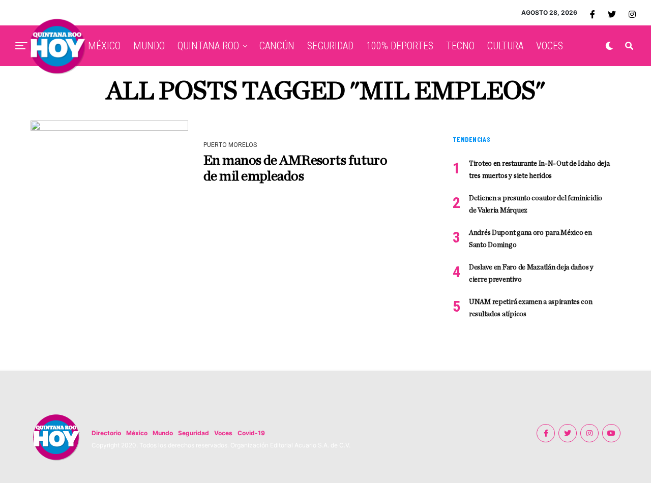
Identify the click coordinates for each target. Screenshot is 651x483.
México (136, 433)
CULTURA (505, 46)
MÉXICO (104, 46)
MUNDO (149, 46)
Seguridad (193, 433)
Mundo (163, 433)
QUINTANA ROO (208, 46)
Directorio (106, 433)
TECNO (460, 46)
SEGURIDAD (330, 46)
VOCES (549, 46)
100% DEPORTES (399, 46)
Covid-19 (251, 433)
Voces (223, 433)
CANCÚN (276, 46)
